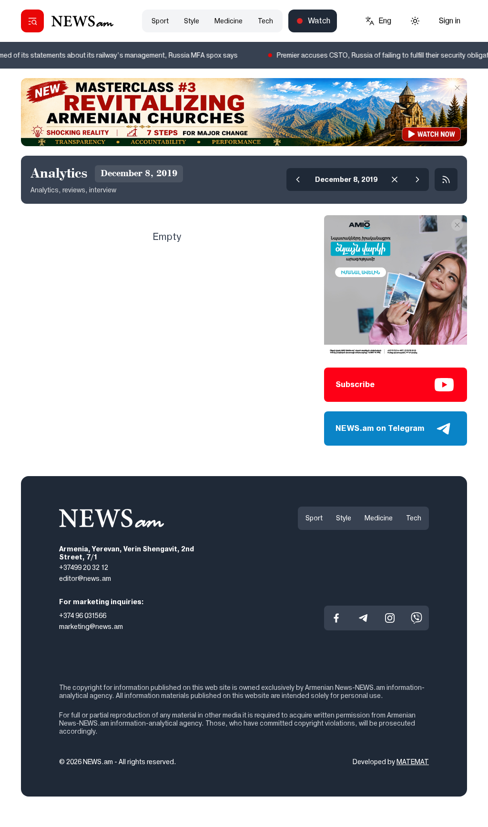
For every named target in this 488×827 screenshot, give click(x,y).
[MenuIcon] (32, 21)
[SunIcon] (415, 21)
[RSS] (446, 179)
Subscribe (355, 384)
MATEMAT (412, 762)
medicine (228, 21)
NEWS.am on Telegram (380, 428)
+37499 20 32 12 (83, 567)
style (191, 21)
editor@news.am (85, 578)
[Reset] (394, 179)
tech (265, 21)
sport (160, 21)
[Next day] (417, 179)
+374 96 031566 (82, 615)
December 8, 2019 (346, 179)
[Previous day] (297, 179)
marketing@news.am (91, 626)
